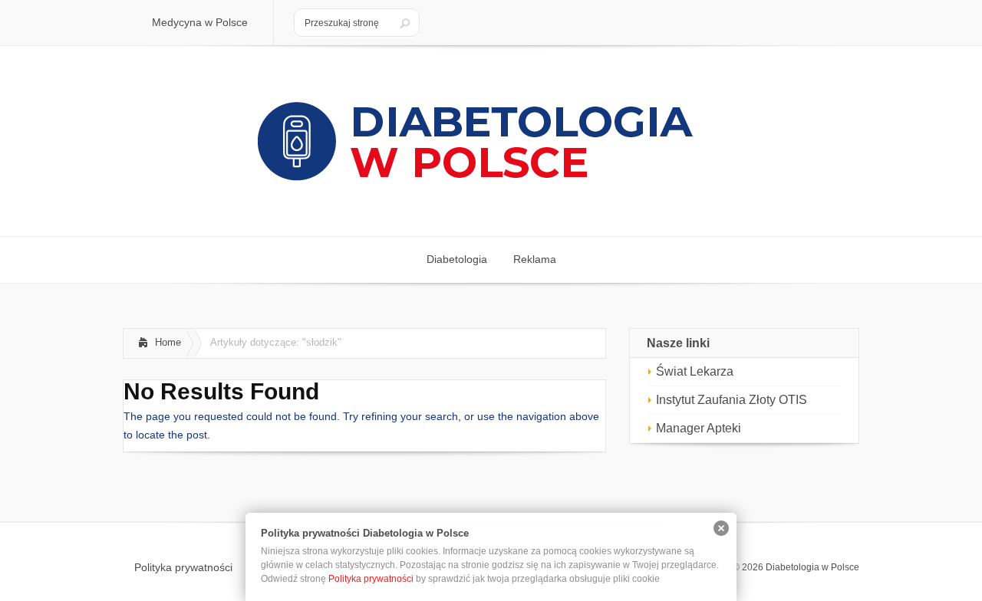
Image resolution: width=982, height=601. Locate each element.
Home (168, 342)
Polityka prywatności (371, 578)
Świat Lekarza (694, 371)
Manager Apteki (698, 428)
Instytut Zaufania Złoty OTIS (731, 399)
